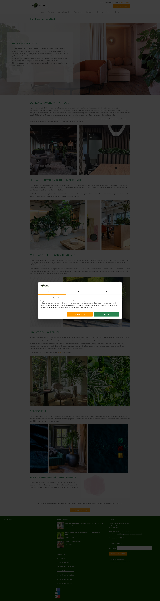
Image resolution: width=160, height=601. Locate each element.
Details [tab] (80, 292)
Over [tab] (107, 292)
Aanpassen (78, 314)
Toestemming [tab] (52, 292)
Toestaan (106, 314)
